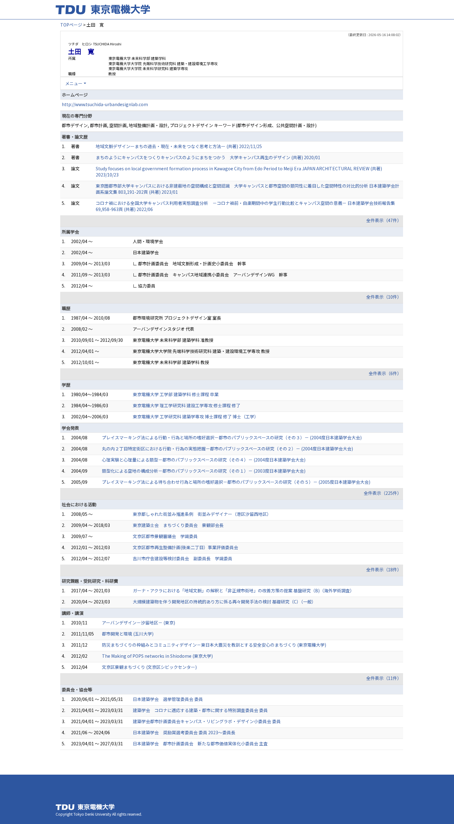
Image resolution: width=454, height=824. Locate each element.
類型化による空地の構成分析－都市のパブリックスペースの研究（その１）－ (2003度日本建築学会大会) (203, 471)
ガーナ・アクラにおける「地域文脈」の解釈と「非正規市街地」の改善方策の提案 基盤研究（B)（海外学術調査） (243, 590)
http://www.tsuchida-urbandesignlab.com (105, 104)
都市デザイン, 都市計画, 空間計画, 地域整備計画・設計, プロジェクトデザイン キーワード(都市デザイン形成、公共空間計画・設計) (189, 125)
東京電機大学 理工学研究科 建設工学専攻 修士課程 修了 (186, 405)
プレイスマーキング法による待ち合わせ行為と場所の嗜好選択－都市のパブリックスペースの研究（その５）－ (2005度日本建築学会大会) (236, 482)
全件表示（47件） (383, 220)
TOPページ (71, 25)
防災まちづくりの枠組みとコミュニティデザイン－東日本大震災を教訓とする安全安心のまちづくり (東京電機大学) (214, 645)
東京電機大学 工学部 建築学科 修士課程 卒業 (176, 394)
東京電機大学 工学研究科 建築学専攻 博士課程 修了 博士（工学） (196, 416)
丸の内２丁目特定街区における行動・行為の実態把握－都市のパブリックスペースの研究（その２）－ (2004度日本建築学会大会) (227, 448)
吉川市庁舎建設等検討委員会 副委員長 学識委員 (182, 558)
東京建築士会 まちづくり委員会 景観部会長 (178, 525)
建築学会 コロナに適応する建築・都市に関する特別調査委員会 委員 (200, 710)
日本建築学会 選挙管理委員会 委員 (168, 699)
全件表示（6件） (385, 373)
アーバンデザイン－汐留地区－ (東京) (138, 622)
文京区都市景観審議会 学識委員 (165, 536)
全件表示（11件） (383, 678)
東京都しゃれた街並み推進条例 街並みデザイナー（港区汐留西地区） (202, 514)
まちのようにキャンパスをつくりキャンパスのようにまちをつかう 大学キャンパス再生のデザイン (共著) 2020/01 (208, 157)
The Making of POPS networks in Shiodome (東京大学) (157, 656)
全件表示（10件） (383, 297)
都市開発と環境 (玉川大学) (127, 634)
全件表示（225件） (382, 493)
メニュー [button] (73, 83)
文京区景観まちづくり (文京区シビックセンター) (149, 667)
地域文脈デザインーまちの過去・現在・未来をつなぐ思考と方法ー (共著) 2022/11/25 (179, 146)
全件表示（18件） (383, 569)
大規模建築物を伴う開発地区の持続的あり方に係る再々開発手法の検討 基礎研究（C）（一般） (224, 601)
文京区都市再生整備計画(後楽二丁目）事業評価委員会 (185, 547)
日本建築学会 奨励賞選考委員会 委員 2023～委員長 (184, 732)
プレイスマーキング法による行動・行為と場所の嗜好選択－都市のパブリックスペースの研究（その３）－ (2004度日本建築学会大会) (232, 437)
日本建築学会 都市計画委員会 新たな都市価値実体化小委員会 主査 (200, 743)
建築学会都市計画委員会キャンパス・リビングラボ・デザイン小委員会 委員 (207, 721)
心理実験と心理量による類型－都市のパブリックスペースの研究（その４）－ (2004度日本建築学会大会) (203, 460)
